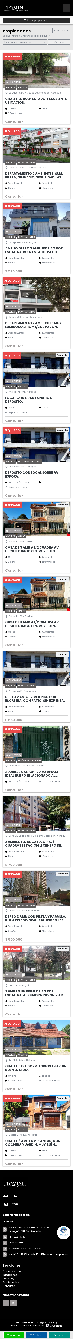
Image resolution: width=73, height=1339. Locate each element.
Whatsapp (15, 1335)
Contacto (9, 1286)
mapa (61, 42)
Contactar (38, 1335)
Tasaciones (10, 1275)
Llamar (60, 1335)
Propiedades (11, 1282)
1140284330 (16, 1242)
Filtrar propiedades (38, 20)
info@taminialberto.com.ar (25, 1248)
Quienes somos (12, 1271)
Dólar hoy (8, 1278)
